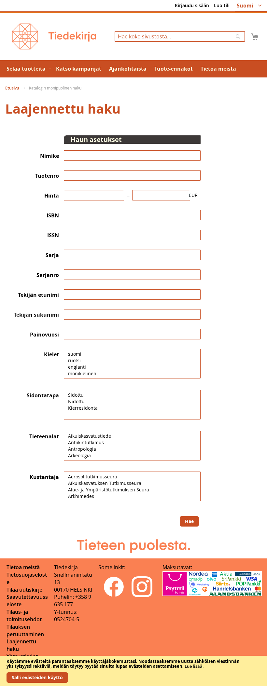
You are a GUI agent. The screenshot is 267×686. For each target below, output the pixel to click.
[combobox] (180, 36)
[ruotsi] (132, 360)
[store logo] (54, 36)
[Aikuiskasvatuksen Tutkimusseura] (132, 483)
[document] (133, 671)
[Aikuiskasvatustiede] (132, 436)
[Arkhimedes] (132, 496)
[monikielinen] (132, 373)
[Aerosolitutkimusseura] (132, 476)
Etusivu (12, 88)
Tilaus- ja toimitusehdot (24, 615)
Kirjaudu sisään (192, 5)
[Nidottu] (132, 401)
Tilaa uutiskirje (24, 589)
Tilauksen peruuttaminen (25, 630)
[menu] (133, 68)
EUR (193, 195)
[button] (251, 5)
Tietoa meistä (23, 567)
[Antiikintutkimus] (132, 442)
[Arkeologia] (132, 455)
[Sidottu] (132, 395)
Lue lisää (194, 666)
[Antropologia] (132, 449)
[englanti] (132, 367)
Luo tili (222, 5)
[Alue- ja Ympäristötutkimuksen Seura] (132, 490)
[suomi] (132, 354)
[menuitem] (27, 68)
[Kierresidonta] (132, 408)
